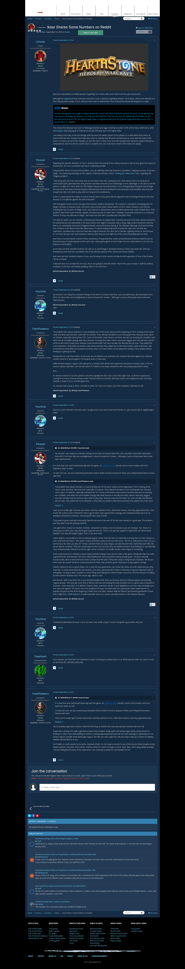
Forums (39, 19)
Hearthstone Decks (76, 929)
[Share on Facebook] (33, 815)
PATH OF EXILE (33, 923)
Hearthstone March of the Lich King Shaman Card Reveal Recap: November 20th (65, 855)
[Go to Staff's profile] (32, 844)
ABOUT (30, 956)
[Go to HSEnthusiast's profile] (32, 860)
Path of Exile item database (38, 936)
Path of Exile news (34, 933)
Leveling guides (54, 941)
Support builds (115, 941)
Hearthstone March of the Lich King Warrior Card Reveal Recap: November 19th (65, 870)
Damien (40, 904)
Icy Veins (49, 19)
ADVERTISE (52, 956)
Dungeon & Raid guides (57, 938)
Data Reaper (58, 131)
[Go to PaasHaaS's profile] (40, 670)
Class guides (53, 929)
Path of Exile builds (35, 931)
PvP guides (53, 933)
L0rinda (40, 41)
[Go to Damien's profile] (32, 904)
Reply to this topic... (52, 787)
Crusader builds (95, 931)
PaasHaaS (40, 656)
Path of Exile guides (35, 929)
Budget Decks (74, 933)
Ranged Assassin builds (118, 933)
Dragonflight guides (56, 936)
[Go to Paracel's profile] (40, 174)
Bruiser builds (115, 931)
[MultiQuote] (54, 149)
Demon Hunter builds (97, 933)
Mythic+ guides (54, 931)
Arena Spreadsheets (76, 936)
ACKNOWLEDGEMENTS (99, 956)
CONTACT (41, 956)
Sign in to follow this (145, 28)
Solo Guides (73, 941)
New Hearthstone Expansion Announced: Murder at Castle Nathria (60, 886)
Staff (39, 841)
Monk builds (94, 936)
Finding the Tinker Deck (124, 173)
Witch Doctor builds (97, 941)
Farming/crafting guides (98, 945)
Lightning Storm (108, 465)
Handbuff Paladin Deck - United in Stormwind (52, 902)
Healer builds (115, 938)
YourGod (40, 291)
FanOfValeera (40, 328)
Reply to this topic (90, 32)
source (72, 122)
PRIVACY (70, 956)
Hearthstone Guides (76, 938)
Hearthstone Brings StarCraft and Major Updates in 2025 (56, 839)
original (67, 98)
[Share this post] (154, 40)
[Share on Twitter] (29, 815)
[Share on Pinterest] (37, 815)
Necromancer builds (97, 938)
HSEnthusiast (43, 857)
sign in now (85, 775)
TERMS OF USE (82, 956)
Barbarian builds (96, 929)
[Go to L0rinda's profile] (31, 26)
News (58, 19)
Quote (60, 149)
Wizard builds (95, 943)
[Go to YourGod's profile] (40, 305)
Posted (63, 40)
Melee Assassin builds (118, 936)
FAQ (61, 956)
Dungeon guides (137, 931)
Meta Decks (73, 931)
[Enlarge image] (104, 67)
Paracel (40, 160)
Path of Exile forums (35, 938)
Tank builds (114, 929)
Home (31, 19)
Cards (71, 943)
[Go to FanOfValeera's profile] (40, 343)
